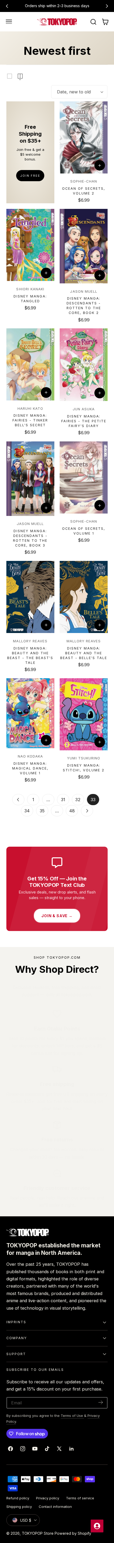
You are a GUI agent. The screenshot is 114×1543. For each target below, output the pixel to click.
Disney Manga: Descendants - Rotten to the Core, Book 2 (84, 305)
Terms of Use (72, 1415)
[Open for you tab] (97, 1526)
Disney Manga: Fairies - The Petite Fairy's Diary (83, 421)
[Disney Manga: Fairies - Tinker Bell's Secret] (30, 364)
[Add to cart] (99, 165)
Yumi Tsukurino (83, 758)
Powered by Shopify (73, 1533)
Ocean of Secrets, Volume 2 (83, 191)
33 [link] (93, 799)
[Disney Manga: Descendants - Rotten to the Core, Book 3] (30, 478)
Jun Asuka (84, 409)
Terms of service (80, 1498)
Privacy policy (47, 1498)
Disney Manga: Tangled (30, 298)
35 (42, 810)
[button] (9, 21)
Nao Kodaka (30, 756)
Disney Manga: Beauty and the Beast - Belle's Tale (83, 653)
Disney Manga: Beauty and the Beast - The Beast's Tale (30, 655)
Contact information (55, 1506)
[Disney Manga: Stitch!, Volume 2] (84, 714)
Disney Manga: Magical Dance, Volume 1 (30, 768)
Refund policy (17, 1498)
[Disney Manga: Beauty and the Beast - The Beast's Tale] (30, 597)
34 (27, 810)
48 (72, 810)
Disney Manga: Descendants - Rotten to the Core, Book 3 (30, 538)
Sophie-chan (83, 181)
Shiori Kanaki (30, 289)
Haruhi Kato (30, 408)
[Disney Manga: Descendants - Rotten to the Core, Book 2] (84, 246)
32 (78, 799)
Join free (30, 175)
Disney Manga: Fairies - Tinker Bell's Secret (30, 420)
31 (63, 799)
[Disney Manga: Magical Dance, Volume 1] (30, 713)
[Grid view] (9, 76)
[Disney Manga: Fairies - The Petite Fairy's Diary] (84, 364)
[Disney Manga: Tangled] (30, 245)
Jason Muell (83, 291)
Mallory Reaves (30, 641)
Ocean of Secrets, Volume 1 (83, 531)
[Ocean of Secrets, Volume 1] (84, 477)
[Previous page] (18, 799)
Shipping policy (19, 1506)
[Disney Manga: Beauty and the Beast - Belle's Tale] (84, 597)
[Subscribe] (101, 1402)
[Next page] (87, 810)
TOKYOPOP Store (38, 1533)
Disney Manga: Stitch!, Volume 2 (83, 767)
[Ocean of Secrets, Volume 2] (84, 137)
